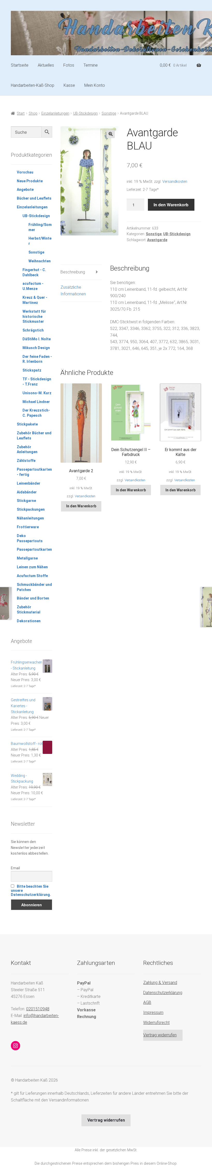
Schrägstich (33, 330)
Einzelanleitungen (55, 113)
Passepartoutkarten (34, 549)
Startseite (19, 65)
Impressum (153, 1012)
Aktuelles (46, 65)
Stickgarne (26, 501)
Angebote (25, 189)
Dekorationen (29, 621)
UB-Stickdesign (85, 113)
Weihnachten (39, 261)
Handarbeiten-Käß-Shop (32, 85)
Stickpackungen (31, 509)
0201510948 (37, 1008)
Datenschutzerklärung (162, 992)
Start (21, 113)
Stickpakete (27, 424)
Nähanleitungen (30, 518)
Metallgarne (27, 558)
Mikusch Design (36, 348)
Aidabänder (27, 492)
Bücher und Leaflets (34, 198)
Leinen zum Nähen (32, 567)
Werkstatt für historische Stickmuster (34, 316)
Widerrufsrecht (156, 1022)
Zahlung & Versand (160, 982)
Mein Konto (94, 85)
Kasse (69, 85)
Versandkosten (174, 181)
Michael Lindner (36, 402)
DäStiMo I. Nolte (36, 339)
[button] (111, 134)
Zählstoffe (26, 461)
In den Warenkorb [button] (81, 506)
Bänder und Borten (33, 598)
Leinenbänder (28, 483)
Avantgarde (157, 240)
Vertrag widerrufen (160, 1035)
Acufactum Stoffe (32, 576)
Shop (33, 113)
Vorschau (25, 172)
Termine (91, 65)
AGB (147, 1002)
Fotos (68, 65)
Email (15, 868)
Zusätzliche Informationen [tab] (73, 290)
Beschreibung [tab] (72, 272)
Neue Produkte (30, 181)
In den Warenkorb (171, 205)
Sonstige (109, 113)
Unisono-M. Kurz (36, 393)
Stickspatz (31, 370)
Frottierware (28, 527)
